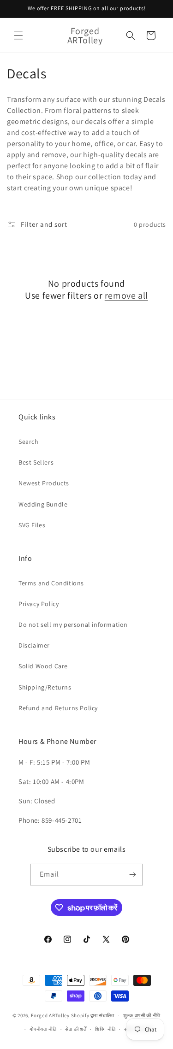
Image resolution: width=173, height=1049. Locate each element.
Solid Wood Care (43, 666)
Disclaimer (34, 645)
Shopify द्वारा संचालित (93, 1015)
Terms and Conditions (51, 583)
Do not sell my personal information (73, 624)
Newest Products (43, 483)
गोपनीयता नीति (43, 1029)
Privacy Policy (38, 604)
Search (28, 441)
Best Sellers (36, 462)
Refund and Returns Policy (58, 708)
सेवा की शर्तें (75, 1029)
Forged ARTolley (50, 1015)
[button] (18, 35)
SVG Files (31, 525)
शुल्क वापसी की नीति (142, 1015)
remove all (126, 295)
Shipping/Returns (45, 687)
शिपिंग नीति (105, 1029)
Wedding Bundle (42, 504)
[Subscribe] (132, 874)
